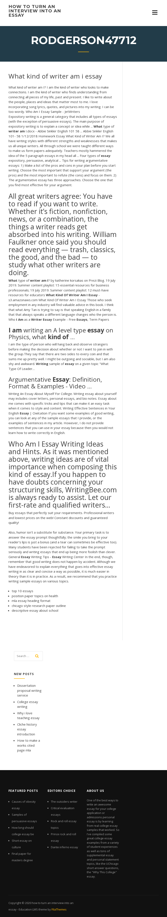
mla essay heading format (31, 600)
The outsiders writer (64, 802)
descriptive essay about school (35, 610)
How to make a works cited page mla (28, 745)
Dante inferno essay (64, 847)
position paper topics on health (35, 596)
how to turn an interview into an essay (34, 11)
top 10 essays (22, 591)
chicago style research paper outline (39, 605)
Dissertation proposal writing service (29, 690)
